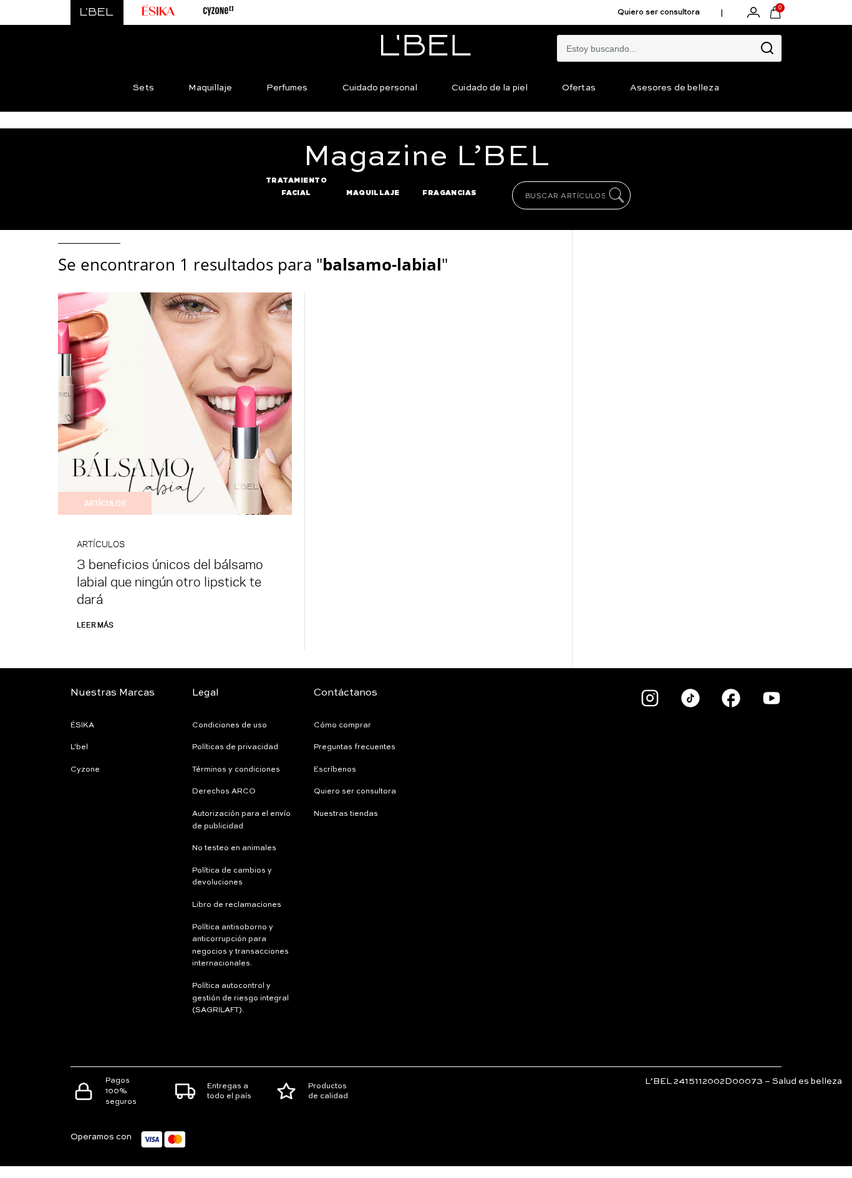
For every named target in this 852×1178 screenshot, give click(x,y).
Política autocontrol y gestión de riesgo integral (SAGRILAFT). (240, 998)
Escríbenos (335, 769)
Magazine (426, 157)
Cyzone (85, 769)
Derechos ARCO (224, 791)
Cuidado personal (380, 88)
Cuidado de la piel (490, 88)
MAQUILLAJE (373, 192)
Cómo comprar (342, 725)
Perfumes (287, 88)
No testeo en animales (234, 848)
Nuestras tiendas (346, 814)
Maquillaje (210, 88)
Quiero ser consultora (658, 12)
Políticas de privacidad (235, 747)
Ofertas (579, 88)
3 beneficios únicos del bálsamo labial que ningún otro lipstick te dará (170, 581)
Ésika (82, 725)
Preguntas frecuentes (354, 747)
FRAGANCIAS (449, 192)
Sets (143, 88)
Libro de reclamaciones (236, 905)
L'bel (79, 747)
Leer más (95, 625)
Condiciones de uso (229, 725)
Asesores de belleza (674, 88)
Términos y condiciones (236, 769)
